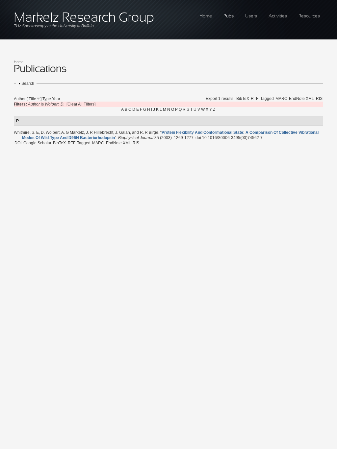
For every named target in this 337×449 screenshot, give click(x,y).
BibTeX (242, 98)
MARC (281, 98)
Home (205, 16)
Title (32, 99)
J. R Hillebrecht (99, 132)
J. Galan (122, 132)
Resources (309, 16)
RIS (319, 98)
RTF (254, 98)
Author (20, 99)
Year (56, 99)
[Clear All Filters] (80, 104)
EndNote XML (301, 98)
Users (251, 16)
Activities (278, 16)
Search (27, 83)
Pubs (228, 16)
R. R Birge (149, 132)
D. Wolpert (50, 132)
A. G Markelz (72, 132)
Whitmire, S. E (26, 132)
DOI (17, 143)
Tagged (267, 98)
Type (46, 99)
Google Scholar (37, 143)
